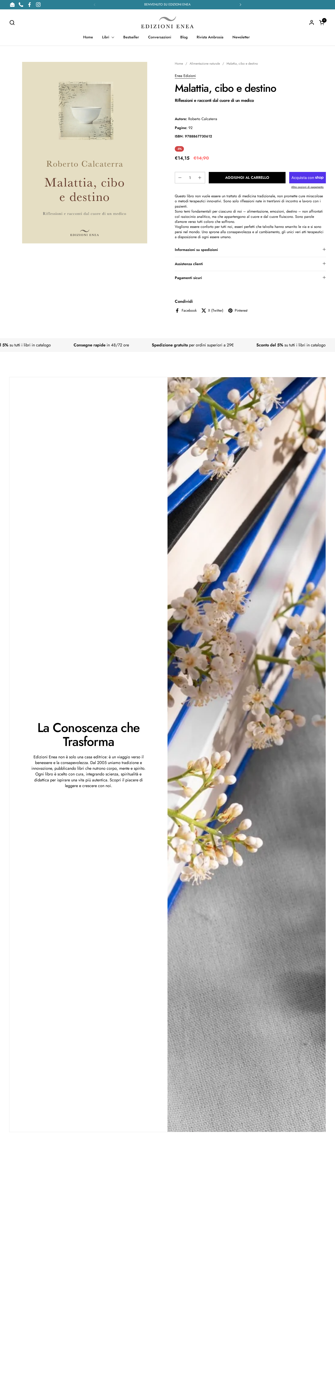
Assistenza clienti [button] (189, 263)
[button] (12, 22)
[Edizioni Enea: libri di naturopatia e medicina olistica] (167, 22)
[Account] (311, 22)
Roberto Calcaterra (202, 118)
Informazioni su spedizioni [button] (196, 249)
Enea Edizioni (185, 75)
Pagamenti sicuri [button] (188, 277)
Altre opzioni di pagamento (307, 187)
